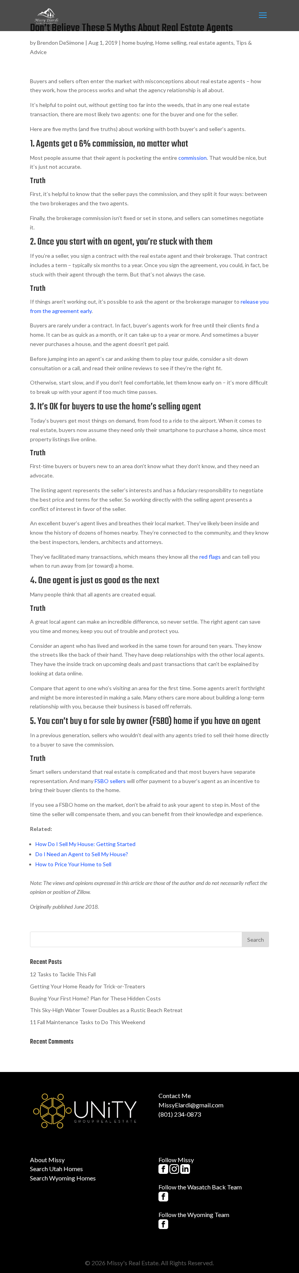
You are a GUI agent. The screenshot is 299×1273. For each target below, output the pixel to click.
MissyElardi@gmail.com (190, 1105)
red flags (210, 556)
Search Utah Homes (56, 1168)
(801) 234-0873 (179, 1114)
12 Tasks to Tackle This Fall (63, 974)
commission (192, 157)
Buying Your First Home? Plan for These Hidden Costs (95, 998)
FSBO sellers (110, 781)
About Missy (47, 1159)
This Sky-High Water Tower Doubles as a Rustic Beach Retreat (106, 1010)
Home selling (170, 42)
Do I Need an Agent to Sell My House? (81, 854)
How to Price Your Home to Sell (73, 864)
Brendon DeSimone (60, 42)
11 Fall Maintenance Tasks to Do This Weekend (87, 1022)
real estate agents (211, 42)
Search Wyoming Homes (63, 1178)
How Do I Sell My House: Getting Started (85, 844)
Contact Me (174, 1095)
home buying (137, 42)
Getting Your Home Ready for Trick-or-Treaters (87, 986)
